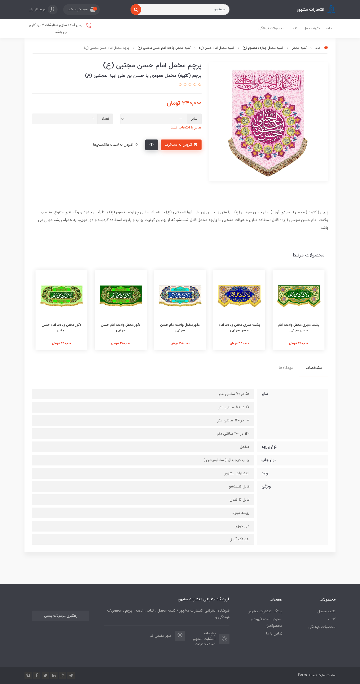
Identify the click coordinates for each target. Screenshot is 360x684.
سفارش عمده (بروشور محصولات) (266, 622)
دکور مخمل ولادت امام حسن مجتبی (180, 327)
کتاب (293, 28)
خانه (329, 28)
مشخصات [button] (314, 368)
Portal (303, 675)
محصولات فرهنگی (271, 28)
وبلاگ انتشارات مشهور (265, 611)
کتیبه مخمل (312, 28)
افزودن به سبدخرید (179, 145)
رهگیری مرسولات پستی (60, 616)
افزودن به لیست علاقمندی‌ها (113, 145)
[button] (81, 9)
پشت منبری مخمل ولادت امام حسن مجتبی (298, 327)
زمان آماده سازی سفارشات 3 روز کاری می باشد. (56, 28)
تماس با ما (274, 634)
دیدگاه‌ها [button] (286, 368)
